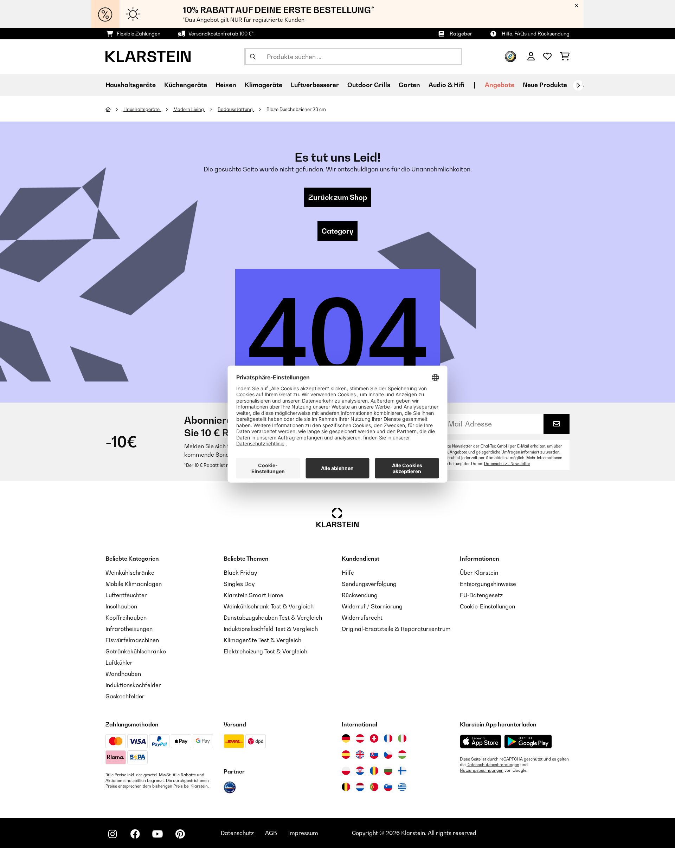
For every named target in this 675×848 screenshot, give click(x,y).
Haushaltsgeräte (142, 109)
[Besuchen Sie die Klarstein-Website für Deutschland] (346, 738)
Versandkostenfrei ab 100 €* (220, 34)
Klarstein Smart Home (253, 595)
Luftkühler (119, 662)
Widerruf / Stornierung (372, 606)
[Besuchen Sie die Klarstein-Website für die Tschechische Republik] (388, 754)
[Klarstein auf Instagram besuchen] (112, 833)
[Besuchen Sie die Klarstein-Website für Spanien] (346, 754)
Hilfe (348, 572)
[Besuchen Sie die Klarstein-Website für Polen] (346, 771)
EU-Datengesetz (481, 595)
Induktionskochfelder (133, 685)
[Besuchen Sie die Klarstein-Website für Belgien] (346, 787)
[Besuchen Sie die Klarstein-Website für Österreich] (360, 738)
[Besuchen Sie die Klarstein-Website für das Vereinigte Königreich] (360, 754)
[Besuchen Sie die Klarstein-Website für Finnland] (402, 771)
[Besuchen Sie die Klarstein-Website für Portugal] (374, 787)
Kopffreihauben (126, 617)
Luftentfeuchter (126, 595)
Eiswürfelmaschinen (132, 640)
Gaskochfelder (124, 696)
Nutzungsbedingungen (481, 770)
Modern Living (189, 109)
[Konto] (531, 56)
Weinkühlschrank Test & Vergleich (269, 606)
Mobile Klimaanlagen (133, 583)
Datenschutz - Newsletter (507, 463)
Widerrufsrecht (362, 617)
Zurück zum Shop (337, 197)
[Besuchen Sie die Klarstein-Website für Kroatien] (360, 771)
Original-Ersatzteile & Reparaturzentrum (396, 628)
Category (337, 231)
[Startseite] (114, 109)
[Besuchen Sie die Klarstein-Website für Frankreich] (388, 738)
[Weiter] (578, 85)
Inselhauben (121, 606)
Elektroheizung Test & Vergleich (265, 651)
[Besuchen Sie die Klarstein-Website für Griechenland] (402, 787)
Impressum (303, 832)
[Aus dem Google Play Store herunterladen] (528, 742)
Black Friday (240, 572)
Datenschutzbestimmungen (493, 764)
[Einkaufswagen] (565, 56)
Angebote (499, 85)
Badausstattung (236, 109)
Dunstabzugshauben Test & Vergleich (273, 617)
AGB (271, 832)
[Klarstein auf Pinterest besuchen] (180, 833)
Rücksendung (360, 595)
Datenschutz (237, 832)
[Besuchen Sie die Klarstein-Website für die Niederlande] (360, 787)
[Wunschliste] (547, 56)
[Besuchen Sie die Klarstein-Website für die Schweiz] (374, 738)
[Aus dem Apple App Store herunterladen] (480, 741)
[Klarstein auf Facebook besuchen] (135, 833)
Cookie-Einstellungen (487, 606)
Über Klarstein (479, 572)
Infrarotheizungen (129, 628)
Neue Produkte (545, 85)
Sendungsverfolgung (369, 583)
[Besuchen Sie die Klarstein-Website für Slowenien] (388, 787)
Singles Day (239, 583)
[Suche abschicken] (253, 56)
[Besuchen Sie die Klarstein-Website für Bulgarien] (388, 771)
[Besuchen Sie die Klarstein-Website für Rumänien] (374, 771)
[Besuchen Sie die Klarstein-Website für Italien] (402, 738)
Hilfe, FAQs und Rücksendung (536, 34)
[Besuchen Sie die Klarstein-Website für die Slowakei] (374, 754)
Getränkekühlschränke (135, 651)
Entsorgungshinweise (488, 583)
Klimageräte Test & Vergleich (262, 640)
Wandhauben (123, 673)
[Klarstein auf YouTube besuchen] (157, 833)
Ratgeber (461, 34)
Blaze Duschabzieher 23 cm (296, 109)
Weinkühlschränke (129, 572)
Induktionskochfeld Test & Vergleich (271, 628)
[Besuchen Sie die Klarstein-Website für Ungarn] (402, 754)
